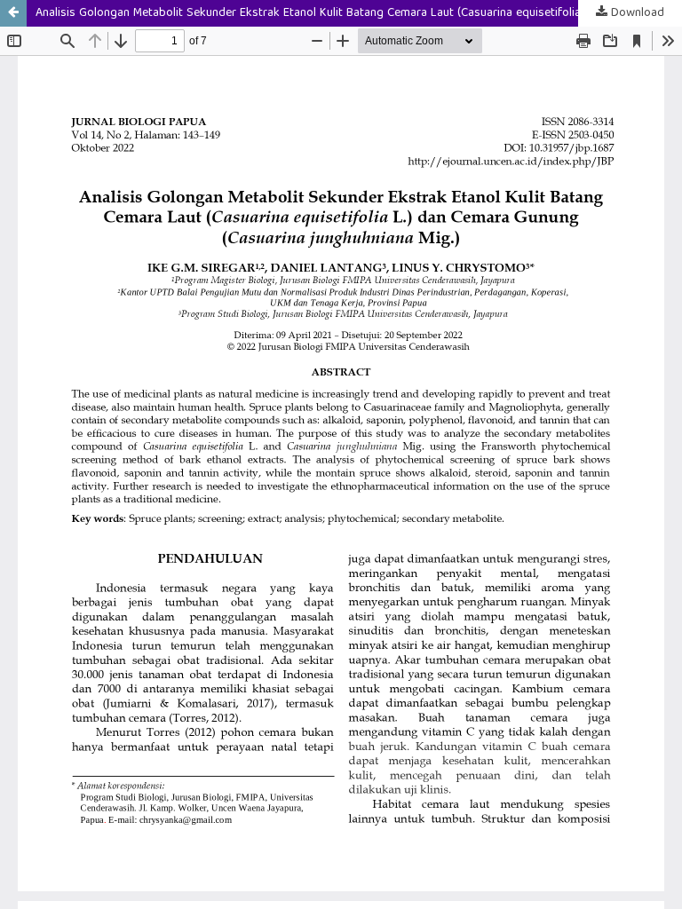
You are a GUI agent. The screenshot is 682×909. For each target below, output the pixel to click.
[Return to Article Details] (13, 13)
